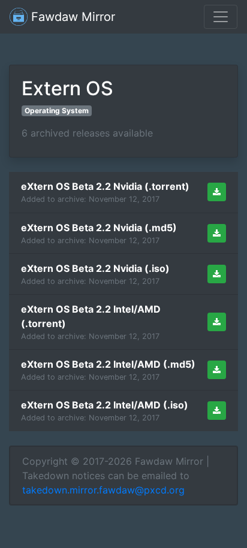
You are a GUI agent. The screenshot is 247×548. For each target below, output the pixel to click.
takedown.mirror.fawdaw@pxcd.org (103, 490)
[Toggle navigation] (220, 17)
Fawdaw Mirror (71, 17)
